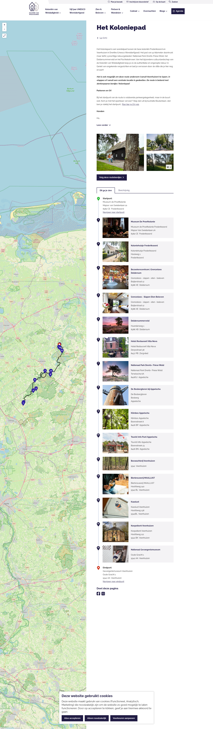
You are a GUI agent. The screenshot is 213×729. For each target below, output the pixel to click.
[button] (23, 404)
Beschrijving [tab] (124, 190)
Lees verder (102, 125)
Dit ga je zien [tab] (106, 190)
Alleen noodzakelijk (96, 718)
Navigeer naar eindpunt (113, 581)
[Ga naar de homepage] (36, 8)
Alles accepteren (72, 718)
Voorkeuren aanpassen (124, 718)
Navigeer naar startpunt (113, 212)
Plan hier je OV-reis (130, 104)
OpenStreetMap (10, 728)
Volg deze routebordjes (110, 177)
